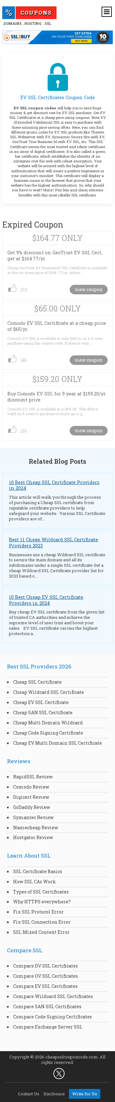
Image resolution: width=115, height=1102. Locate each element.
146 (23, 360)
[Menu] (107, 12)
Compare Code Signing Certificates (52, 1017)
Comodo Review (31, 787)
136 (23, 431)
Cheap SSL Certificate (37, 682)
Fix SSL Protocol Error (38, 912)
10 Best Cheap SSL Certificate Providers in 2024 (54, 485)
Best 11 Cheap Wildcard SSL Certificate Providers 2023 (53, 543)
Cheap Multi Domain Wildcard (48, 723)
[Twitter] (59, 1073)
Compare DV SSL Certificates (45, 966)
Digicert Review (31, 797)
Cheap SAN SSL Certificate (43, 712)
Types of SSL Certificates (41, 892)
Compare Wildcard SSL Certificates (53, 996)
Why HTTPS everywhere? (42, 902)
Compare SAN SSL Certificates (47, 1006)
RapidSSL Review (33, 777)
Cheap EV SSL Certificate (41, 702)
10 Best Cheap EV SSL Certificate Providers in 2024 (46, 600)
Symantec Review (33, 817)
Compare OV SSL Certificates (45, 976)
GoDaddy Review (31, 807)
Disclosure (54, 1094)
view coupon (89, 289)
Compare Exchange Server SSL (47, 1027)
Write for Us (84, 1094)
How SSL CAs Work (34, 882)
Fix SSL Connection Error (42, 922)
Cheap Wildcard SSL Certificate (48, 692)
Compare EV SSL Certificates (45, 986)
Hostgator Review (33, 837)
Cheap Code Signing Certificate (48, 733)
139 (23, 290)
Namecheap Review (35, 828)
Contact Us (28, 1094)
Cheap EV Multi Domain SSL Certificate (57, 743)
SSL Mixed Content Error (41, 932)
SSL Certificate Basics (37, 871)
